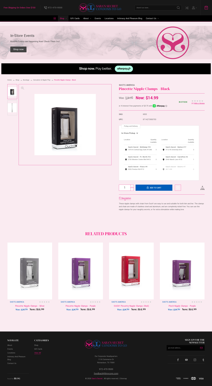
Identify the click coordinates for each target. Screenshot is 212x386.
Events (98, 18)
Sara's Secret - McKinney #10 (139, 147)
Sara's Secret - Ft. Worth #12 (139, 157)
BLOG (17, 378)
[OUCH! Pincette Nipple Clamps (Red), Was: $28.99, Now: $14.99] (131, 271)
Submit (201, 348)
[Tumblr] (203, 360)
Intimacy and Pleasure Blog (129, 18)
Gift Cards (75, 18)
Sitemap (123, 378)
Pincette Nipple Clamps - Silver (30, 306)
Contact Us (151, 18)
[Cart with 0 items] (206, 7)
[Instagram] (195, 360)
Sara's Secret (97, 378)
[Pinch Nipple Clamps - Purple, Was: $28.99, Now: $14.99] (182, 271)
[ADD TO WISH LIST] (178, 188)
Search (178, 7)
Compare (186, 7)
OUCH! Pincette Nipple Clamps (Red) (131, 306)
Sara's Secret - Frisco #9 (137, 167)
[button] (18, 49)
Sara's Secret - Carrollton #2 (177, 157)
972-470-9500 (106, 369)
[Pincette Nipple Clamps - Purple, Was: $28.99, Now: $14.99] (81, 271)
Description (126, 198)
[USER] (194, 7)
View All (37, 353)
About (86, 18)
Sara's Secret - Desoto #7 (175, 167)
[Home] (55, 18)
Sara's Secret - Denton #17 (176, 147)
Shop (62, 18)
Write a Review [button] (199, 103)
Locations (109, 18)
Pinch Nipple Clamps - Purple (182, 306)
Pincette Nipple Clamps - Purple (81, 306)
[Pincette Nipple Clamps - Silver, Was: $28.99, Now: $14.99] (30, 271)
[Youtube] (186, 360)
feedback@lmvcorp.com (106, 373)
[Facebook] (178, 360)
